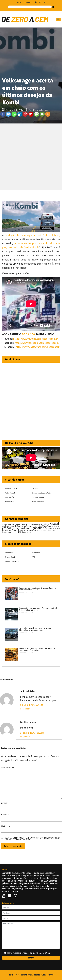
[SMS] (36, 114)
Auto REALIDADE (11, 488)
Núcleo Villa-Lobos (12, 561)
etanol (6, 528)
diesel (24, 526)
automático (43, 524)
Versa (29, 532)
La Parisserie (9, 553)
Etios (12, 528)
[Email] (42, 114)
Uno (25, 532)
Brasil (54, 523)
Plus (33, 530)
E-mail (5, 814)
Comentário (8, 767)
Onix (26, 530)
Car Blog (35, 488)
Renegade (43, 530)
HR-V (58, 528)
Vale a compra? (47, 975)
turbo (19, 531)
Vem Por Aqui (36, 553)
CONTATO (28, 2)
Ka (15, 530)
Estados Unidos (53, 526)
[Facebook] (2, 114)
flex (26, 528)
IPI (12, 530)
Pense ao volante (38, 497)
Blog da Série (10, 497)
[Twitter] (8, 114)
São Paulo (12, 532)
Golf (50, 528)
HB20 (54, 528)
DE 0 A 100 (28, 334)
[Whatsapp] (14, 114)
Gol (46, 528)
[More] (47, 114)
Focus (30, 528)
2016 (4, 524)
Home (11, 975)
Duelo (17, 975)
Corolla (13, 525)
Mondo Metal (10, 557)
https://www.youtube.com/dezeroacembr (35, 338)
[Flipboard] (30, 114)
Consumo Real (27, 975)
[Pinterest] (25, 114)
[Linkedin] (19, 114)
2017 (8, 524)
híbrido (6, 530)
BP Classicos (9, 501)
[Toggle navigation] (58, 19)
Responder (25, 708)
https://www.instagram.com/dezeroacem (38, 346)
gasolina (38, 528)
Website (5, 826)
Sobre (19, 2)
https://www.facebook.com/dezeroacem (37, 342)
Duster (28, 526)
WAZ (33, 557)
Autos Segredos (10, 493)
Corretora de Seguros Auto (41, 493)
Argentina (34, 524)
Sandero (51, 530)
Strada (5, 532)
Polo (37, 530)
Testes (37, 975)
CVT (19, 526)
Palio (30, 530)
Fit (23, 528)
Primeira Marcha (38, 501)
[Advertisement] (31, 157)
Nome (4, 803)
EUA (16, 528)
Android (12, 524)
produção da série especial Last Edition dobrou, (32, 235)
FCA (20, 528)
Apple (28, 524)
